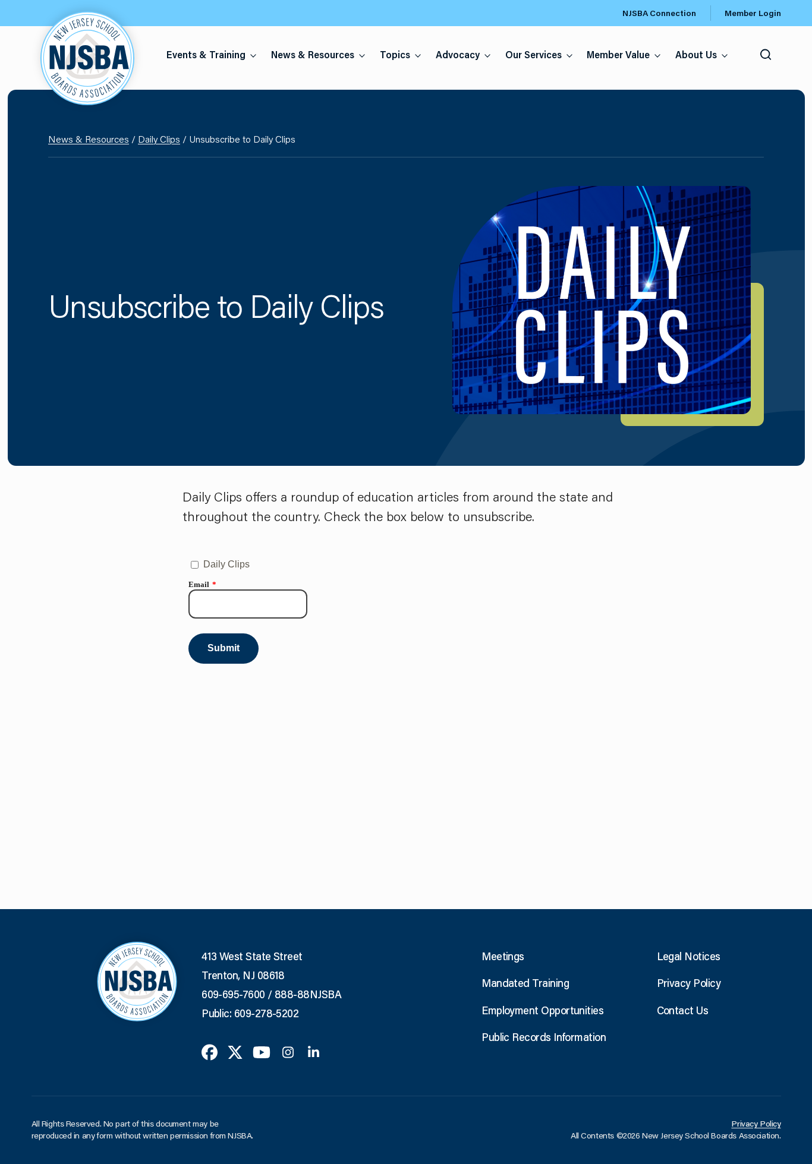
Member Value (618, 54)
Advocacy (458, 54)
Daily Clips (159, 139)
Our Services (533, 54)
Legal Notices (688, 956)
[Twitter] (235, 1051)
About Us (696, 54)
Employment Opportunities (542, 1010)
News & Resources (312, 54)
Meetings (502, 956)
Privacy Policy (688, 983)
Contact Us (683, 1010)
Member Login (753, 13)
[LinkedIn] (314, 1051)
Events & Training (206, 54)
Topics (395, 54)
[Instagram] (288, 1051)
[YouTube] (261, 1051)
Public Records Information (543, 1037)
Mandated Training (525, 983)
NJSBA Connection (659, 13)
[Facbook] (210, 1051)
